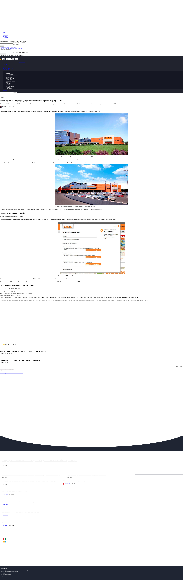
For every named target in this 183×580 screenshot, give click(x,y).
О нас (4, 32)
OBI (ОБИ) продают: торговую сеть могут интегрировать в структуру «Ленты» (23, 351)
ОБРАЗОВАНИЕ (10, 78)
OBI (6, 344)
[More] (72, 340)
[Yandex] (18, 560)
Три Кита (10, 344)
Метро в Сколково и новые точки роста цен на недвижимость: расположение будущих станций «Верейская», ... (31, 475)
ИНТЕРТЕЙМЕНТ (10, 74)
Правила (5, 36)
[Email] (56, 340)
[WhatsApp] (16, 340)
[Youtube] (22, 560)
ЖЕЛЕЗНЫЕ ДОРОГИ (11, 76)
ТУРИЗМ (8, 87)
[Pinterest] (36, 340)
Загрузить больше (132, 473)
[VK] (26, 340)
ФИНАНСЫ (6, 69)
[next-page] (21, 367)
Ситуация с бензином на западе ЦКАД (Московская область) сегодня (39, 460)
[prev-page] (7, 367)
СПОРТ (8, 85)
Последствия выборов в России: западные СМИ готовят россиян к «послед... (22, 512)
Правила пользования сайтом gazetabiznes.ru (11, 48)
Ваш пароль (16, 44)
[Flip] (51, 340)
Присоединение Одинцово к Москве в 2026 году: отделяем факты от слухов (86, 475)
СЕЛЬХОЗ (8, 83)
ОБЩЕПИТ (9, 79)
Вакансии (5, 35)
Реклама (5, 33)
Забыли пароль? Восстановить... (8, 47)
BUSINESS (4, 106)
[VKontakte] (14, 560)
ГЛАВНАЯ (5, 64)
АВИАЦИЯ (9, 72)
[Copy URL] (62, 340)
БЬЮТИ (8, 73)
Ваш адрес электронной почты (20, 52)
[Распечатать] (67, 340)
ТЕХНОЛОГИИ (10, 86)
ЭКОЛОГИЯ (9, 88)
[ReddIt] (41, 340)
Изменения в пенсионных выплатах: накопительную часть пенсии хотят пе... (22, 523)
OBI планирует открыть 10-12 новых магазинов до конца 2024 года (20, 360)
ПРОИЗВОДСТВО (10, 81)
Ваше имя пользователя (19, 42)
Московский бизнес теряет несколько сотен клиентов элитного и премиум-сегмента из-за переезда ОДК (29, 481)
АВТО (4, 65)
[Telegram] (31, 340)
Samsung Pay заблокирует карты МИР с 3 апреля (14, 491)
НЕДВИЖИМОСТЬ (8, 68)
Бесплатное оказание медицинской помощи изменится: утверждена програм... (22, 502)
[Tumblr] (46, 340)
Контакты (5, 37)
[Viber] (21, 340)
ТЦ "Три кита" (16, 344)
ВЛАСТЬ (5, 67)
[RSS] (5, 560)
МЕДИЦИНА (9, 77)
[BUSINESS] (1, 107)
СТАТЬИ (5, 90)
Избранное (67, 483)
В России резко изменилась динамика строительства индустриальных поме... (83, 481)
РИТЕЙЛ (8, 82)
